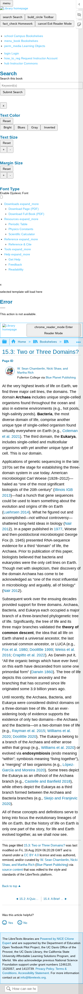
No (25, 922)
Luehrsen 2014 (16, 512)
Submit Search (13, 92)
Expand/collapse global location (78, 340)
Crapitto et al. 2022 (29, 655)
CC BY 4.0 (31, 855)
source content (12, 869)
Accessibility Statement (33, 973)
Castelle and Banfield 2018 (47, 781)
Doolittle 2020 (24, 736)
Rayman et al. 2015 (28, 731)
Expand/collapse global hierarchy (7, 341)
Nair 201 (10, 591)
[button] (15, 264)
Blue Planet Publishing (61, 377)
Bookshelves (48, 341)
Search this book (11, 78)
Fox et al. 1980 (14, 649)
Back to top (9, 886)
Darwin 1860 (42, 672)
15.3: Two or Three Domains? (44, 845)
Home (22, 341)
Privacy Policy (45, 968)
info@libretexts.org (33, 977)
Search (8, 989)
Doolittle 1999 (41, 649)
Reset (7, 121)
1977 (58, 529)
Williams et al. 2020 (57, 747)
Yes (10, 922)
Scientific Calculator (22, 234)
